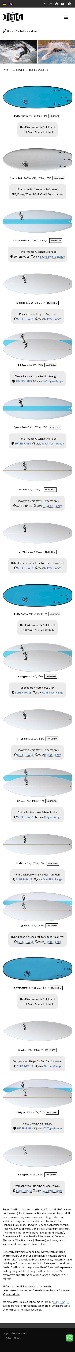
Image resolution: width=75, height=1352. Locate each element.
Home (10, 31)
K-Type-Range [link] (52, 319)
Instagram (45, 4)
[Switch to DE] (4, 3)
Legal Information (14, 1333)
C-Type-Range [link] (52, 817)
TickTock (51, 3)
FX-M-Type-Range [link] (52, 692)
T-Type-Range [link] (52, 941)
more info (55, 116)
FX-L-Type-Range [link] (52, 1190)
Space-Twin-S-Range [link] (52, 256)
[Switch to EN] (11, 3)
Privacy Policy (11, 1337)
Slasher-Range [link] (52, 1066)
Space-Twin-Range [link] (53, 443)
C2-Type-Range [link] (52, 1128)
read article (13, 1294)
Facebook (69, 4)
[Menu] (66, 17)
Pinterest (56, 4)
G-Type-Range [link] (52, 568)
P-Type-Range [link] (52, 754)
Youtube (63, 4)
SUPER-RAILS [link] (25, 319)
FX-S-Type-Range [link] (52, 381)
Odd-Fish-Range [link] (52, 879)
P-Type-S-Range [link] (52, 505)
